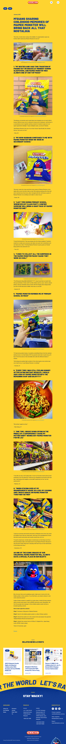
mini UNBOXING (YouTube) (40, 62)
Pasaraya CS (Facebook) (40, 471)
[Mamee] (33, 2)
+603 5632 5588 (40, 722)
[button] (58, 3)
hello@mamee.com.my (57, 718)
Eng (9, 740)
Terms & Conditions (16, 740)
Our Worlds (6, 710)
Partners (14, 708)
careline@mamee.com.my (58, 714)
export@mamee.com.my (58, 723)
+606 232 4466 (27, 718)
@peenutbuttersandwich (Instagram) (40, 116)
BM (11, 740)
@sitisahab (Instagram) (31, 62)
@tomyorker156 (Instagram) (40, 185)
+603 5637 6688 (40, 723)
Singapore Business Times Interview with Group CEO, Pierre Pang (32, 668)
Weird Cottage (40, 278)
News (10, 8)
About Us (5, 708)
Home (5, 8)
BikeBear (37, 740)
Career (13, 710)
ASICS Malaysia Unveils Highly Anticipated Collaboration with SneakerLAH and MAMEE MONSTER (12, 666)
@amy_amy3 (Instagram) (40, 529)
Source (15, 631)
